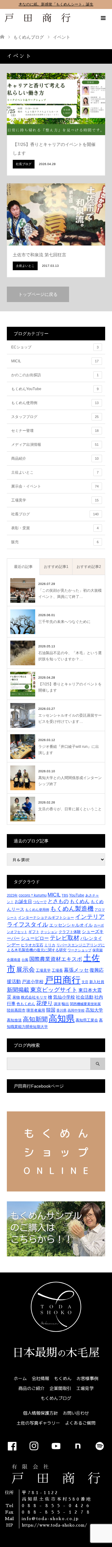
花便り (44, 1003)
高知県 (62, 1018)
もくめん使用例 (55, 403)
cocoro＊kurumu (33, 895)
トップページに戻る (38, 294)
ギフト (34, 932)
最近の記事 (23, 567)
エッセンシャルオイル (71, 925)
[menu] (102, 18)
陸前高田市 (16, 1010)
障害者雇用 (35, 1010)
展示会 (25, 969)
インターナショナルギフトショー (46, 917)
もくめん (80, 901)
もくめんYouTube (55, 389)
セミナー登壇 (55, 430)
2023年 (12, 895)
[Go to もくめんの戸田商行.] (2, 37)
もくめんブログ (56, 1398)
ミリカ (49, 945)
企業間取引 (60, 1388)
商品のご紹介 (31, 1388)
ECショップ (55, 347)
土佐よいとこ (55, 472)
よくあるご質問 (80, 1423)
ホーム (20, 1378)
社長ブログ (55, 514)
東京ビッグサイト (53, 989)
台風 (24, 959)
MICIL (55, 361)
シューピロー (35, 938)
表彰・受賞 (55, 528)
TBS (65, 895)
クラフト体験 (69, 932)
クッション (49, 932)
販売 (55, 542)
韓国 (50, 1009)
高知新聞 (35, 1019)
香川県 (61, 1010)
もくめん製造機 (72, 908)
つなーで (40, 902)
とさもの (58, 901)
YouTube (76, 895)
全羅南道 (14, 959)
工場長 (57, 970)
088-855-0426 (57, 1505)
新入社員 (96, 982)
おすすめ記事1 (56, 567)
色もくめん (25, 1004)
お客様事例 (87, 1378)
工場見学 (55, 500)
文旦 (85, 982)
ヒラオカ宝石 (32, 945)
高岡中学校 (76, 1010)
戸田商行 (62, 980)
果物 (16, 997)
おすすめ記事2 (89, 567)
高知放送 (14, 1020)
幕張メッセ (76, 970)
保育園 (97, 950)
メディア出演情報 (55, 444)
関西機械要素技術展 (85, 1004)
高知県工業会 (87, 1020)
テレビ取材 (64, 938)
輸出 (65, 1004)
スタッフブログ (55, 417)
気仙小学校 (64, 997)
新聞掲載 (18, 990)
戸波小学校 (33, 981)
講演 (57, 1004)
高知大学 (94, 1010)
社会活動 (84, 997)
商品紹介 (55, 458)
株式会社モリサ (34, 997)
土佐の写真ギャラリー (38, 1423)
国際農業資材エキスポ (55, 959)
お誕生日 (23, 901)
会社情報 (40, 1378)
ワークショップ (79, 950)
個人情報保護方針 (40, 1413)
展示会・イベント (55, 486)
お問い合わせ (76, 1413)
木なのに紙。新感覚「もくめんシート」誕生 (56, 4)
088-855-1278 (57, 1512)
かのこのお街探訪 (55, 375)
